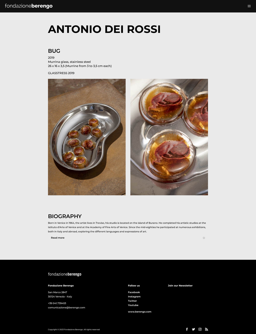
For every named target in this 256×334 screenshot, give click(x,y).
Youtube (133, 305)
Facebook (134, 292)
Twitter (132, 300)
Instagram (134, 296)
